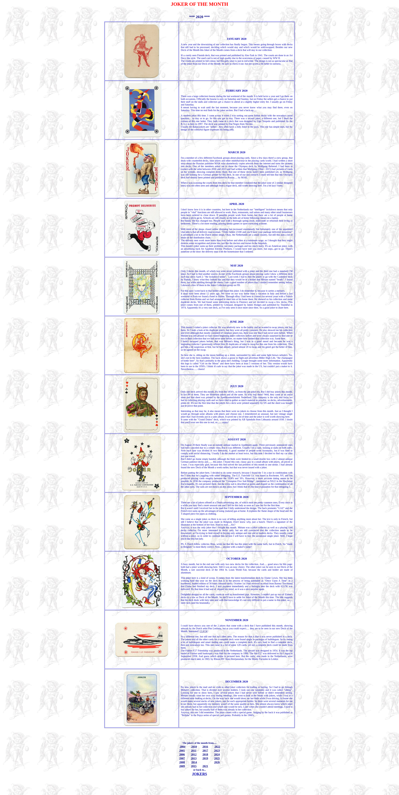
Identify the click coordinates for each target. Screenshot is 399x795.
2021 (205, 766)
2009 (182, 766)
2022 (217, 746)
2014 (194, 762)
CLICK (203, 631)
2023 (217, 750)
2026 (217, 762)
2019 (205, 758)
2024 (217, 754)
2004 (182, 746)
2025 (217, 758)
